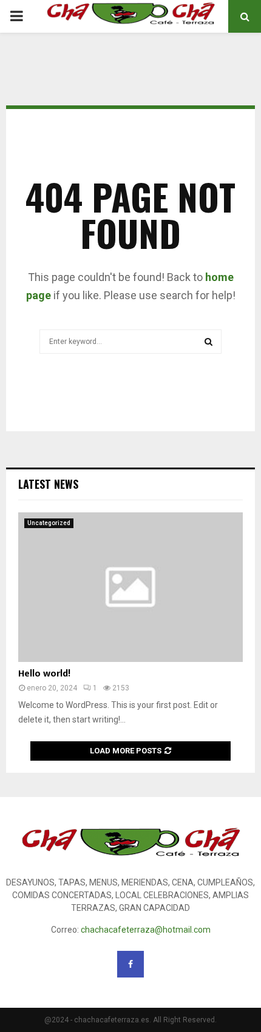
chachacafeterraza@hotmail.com (146, 929)
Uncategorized (48, 523)
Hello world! (44, 674)
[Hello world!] (130, 587)
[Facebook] (130, 964)
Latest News (48, 484)
